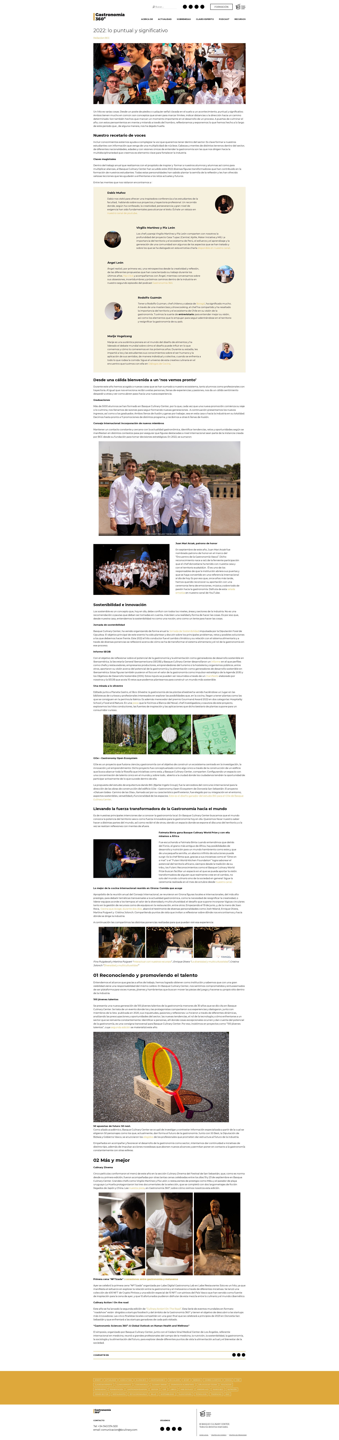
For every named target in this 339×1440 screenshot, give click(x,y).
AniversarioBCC (157, 1380)
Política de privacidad (238, 1435)
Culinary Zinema (159, 1385)
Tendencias (216, 1394)
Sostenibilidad (167, 1394)
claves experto (123, 1385)
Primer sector (101, 1394)
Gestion (154, 1389)
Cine (238, 1380)
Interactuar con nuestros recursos (152, 961)
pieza (136, 703)
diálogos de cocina (207, 1385)
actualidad (110, 1380)
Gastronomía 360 (162, 283)
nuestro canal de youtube (122, 213)
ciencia (228, 1380)
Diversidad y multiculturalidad (121, 965)
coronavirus (141, 1385)
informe (216, 661)
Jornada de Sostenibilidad (184, 631)
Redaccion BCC (101, 38)
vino (227, 1394)
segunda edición (120, 1027)
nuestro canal (224, 882)
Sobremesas (184, 19)
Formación (221, 7)
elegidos (148, 1137)
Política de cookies (218, 1435)
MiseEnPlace (203, 1389)
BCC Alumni (174, 1380)
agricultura (126, 1380)
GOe (164, 1389)
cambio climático (213, 1380)
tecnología (201, 1394)
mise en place (186, 1389)
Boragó (201, 303)
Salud (153, 1394)
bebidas (196, 1380)
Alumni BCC (141, 1380)
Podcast (224, 19)
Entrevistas (100, 1389)
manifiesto (212, 676)
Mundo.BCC (218, 1389)
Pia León (161, 534)
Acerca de (147, 19)
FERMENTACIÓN (116, 1389)
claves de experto (103, 1385)
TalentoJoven (184, 1394)
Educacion (226, 1385)
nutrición (232, 1389)
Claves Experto (205, 19)
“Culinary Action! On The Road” (163, 1308)
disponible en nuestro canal (214, 248)
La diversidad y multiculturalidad (209, 961)
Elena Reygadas (185, 534)
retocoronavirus (138, 1394)
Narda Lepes (171, 534)
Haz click (128, 275)
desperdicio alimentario (182, 1385)
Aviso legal (203, 1435)
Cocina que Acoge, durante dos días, (121, 908)
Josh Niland (152, 534)
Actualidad (165, 19)
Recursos (240, 19)
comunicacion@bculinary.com (119, 1429)
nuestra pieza (137, 1188)
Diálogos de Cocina (159, 363)
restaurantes (119, 1394)
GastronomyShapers (137, 1389)
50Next (98, 1380)
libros (173, 1389)
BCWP (186, 1380)
